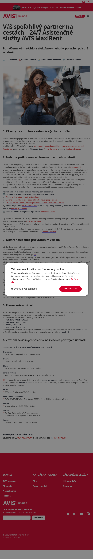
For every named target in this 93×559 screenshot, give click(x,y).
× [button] (84, 266)
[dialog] (46, 279)
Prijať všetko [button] (70, 289)
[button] (24, 289)
